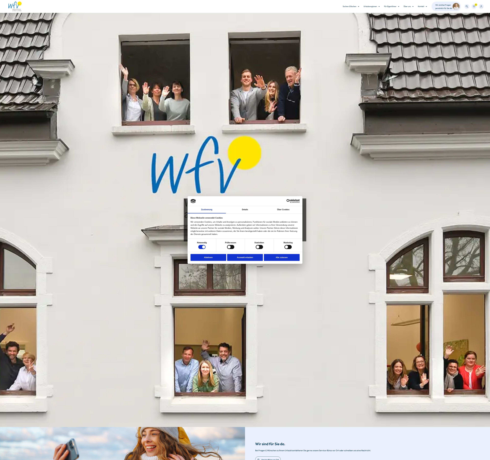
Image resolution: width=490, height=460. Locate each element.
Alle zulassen (282, 257)
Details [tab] (245, 209)
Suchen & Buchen (349, 6)
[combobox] (466, 6)
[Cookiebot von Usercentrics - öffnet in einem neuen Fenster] (288, 201)
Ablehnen (208, 257)
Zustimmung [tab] (206, 209)
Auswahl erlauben (245, 257)
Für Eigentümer (390, 6)
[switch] (230, 247)
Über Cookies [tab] (283, 209)
